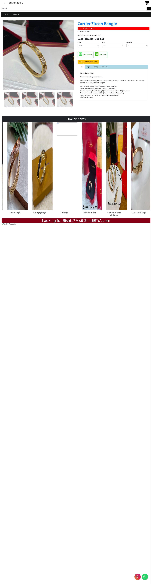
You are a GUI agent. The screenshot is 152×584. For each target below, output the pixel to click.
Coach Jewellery (85, 88)
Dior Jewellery (96, 88)
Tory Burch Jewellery (98, 95)
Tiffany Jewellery (86, 95)
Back (80, 62)
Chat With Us (87, 54)
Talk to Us (102, 54)
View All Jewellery (91, 62)
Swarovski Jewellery (117, 93)
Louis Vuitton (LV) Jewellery (101, 91)
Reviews (104, 67)
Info (82, 67)
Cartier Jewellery (111, 86)
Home (6, 14)
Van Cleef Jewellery (86, 97)
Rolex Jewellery (85, 93)
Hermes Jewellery (86, 91)
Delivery (95, 67)
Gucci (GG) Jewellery (108, 88)
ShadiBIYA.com (97, 220)
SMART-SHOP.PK (12, 3)
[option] (14, 168)
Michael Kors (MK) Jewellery (120, 91)
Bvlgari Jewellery (100, 86)
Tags (88, 67)
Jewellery (16, 14)
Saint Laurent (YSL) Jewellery (101, 93)
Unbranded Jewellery (87, 86)
